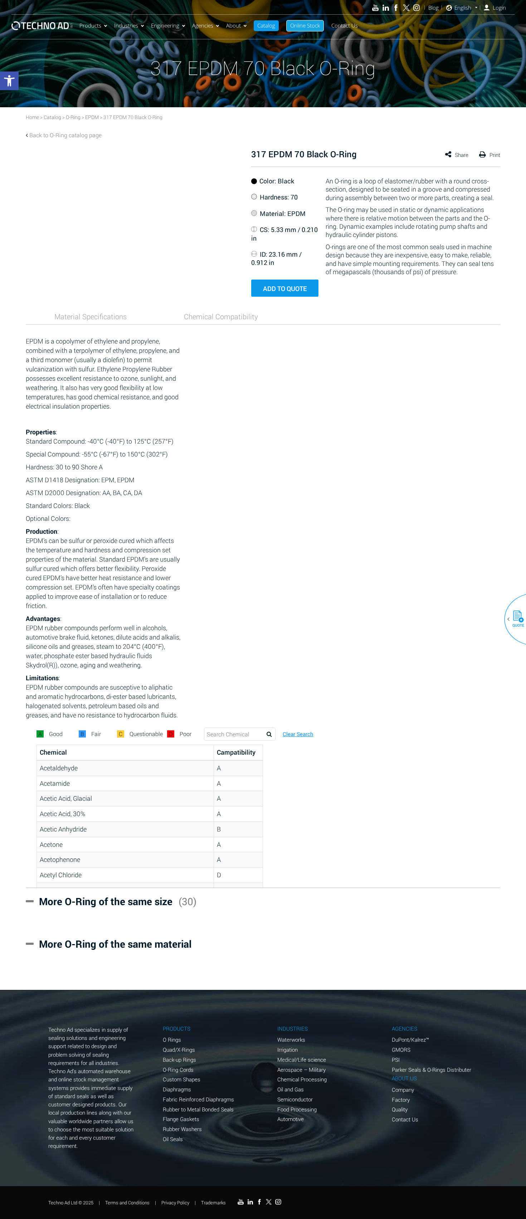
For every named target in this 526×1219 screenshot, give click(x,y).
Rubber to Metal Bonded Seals (198, 1109)
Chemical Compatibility (221, 316)
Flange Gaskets (181, 1118)
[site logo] (41, 25)
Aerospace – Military (301, 1069)
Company (403, 1089)
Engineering (165, 25)
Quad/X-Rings (179, 1049)
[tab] (90, 316)
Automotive (290, 1118)
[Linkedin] (385, 7)
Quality (400, 1109)
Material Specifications (90, 316)
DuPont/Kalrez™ (410, 1039)
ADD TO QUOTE (285, 288)
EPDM (92, 117)
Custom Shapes (181, 1079)
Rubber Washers (182, 1128)
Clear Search (298, 734)
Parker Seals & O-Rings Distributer (431, 1069)
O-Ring (73, 117)
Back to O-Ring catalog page (65, 135)
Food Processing (297, 1109)
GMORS (401, 1049)
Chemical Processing (302, 1079)
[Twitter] (406, 7)
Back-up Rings (179, 1059)
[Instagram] (416, 7)
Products (90, 25)
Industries (126, 25)
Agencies (202, 25)
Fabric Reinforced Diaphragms (198, 1099)
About (233, 25)
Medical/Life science (301, 1059)
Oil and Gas (290, 1089)
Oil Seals (173, 1138)
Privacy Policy (175, 1202)
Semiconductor (295, 1099)
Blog (433, 7)
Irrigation (287, 1049)
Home (32, 117)
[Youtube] (375, 7)
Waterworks (291, 1039)
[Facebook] (396, 7)
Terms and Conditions (127, 1202)
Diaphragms (177, 1089)
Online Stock (305, 25)
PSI (396, 1059)
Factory (401, 1099)
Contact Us (344, 25)
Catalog (266, 25)
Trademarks (213, 1202)
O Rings (172, 1039)
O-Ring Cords (178, 1069)
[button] (515, 619)
